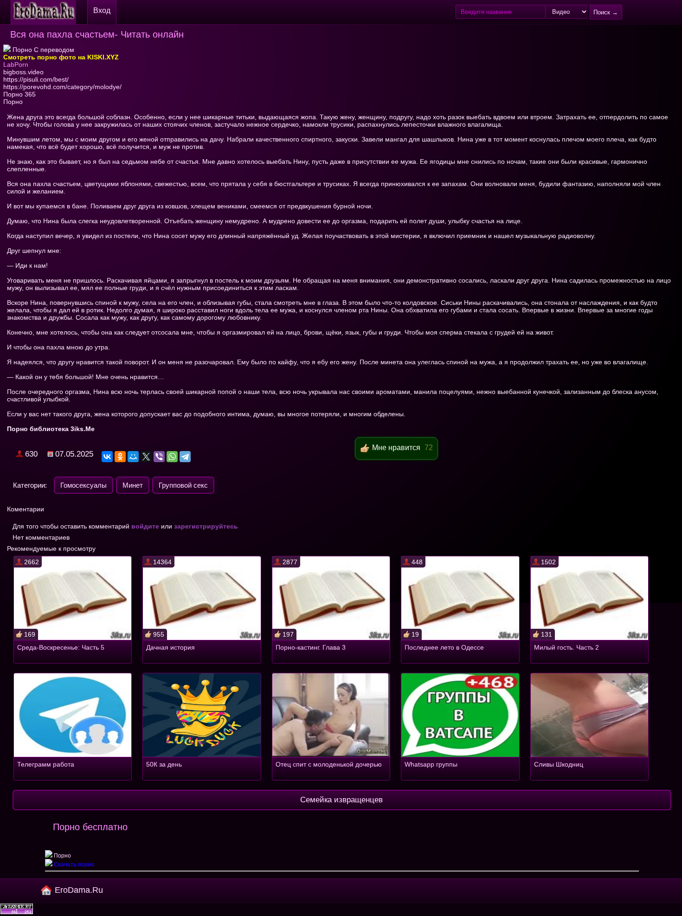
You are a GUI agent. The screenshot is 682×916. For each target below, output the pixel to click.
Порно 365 (19, 94)
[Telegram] (185, 456)
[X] (146, 456)
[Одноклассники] (120, 456)
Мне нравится (396, 448)
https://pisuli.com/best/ (36, 79)
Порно (13, 101)
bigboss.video (23, 72)
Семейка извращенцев (341, 799)
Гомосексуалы (83, 485)
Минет (132, 485)
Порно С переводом (42, 49)
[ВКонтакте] (107, 456)
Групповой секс (183, 485)
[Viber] (159, 456)
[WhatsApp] (172, 456)
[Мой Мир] (133, 456)
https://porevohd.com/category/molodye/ (62, 86)
